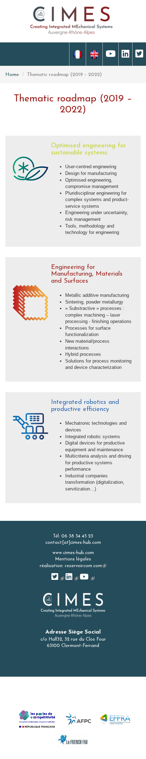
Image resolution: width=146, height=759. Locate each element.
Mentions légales (73, 559)
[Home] (72, 20)
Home (12, 74)
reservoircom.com (85, 566)
